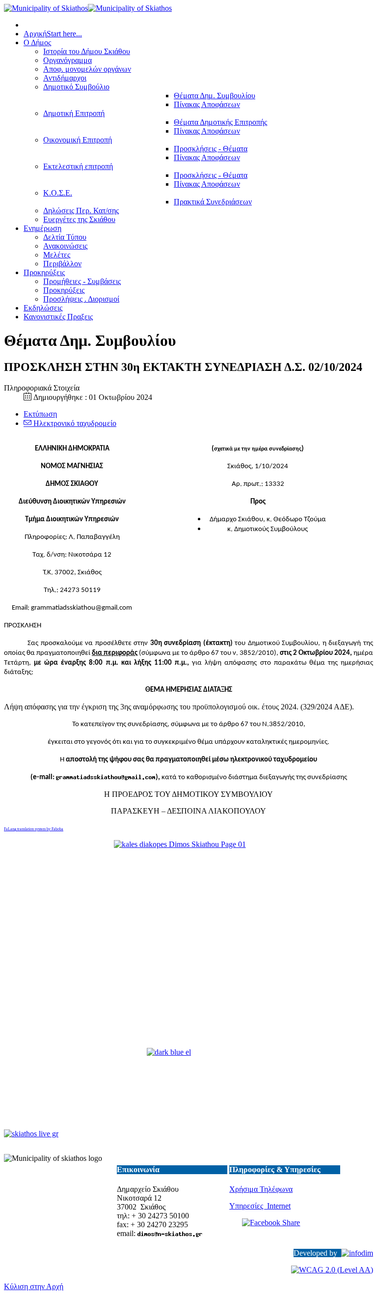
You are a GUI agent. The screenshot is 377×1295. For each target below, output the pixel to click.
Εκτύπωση (40, 414)
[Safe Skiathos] (188, 945)
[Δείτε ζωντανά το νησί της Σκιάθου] (31, 1133)
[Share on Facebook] (284, 1229)
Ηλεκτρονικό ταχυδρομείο (73, 423)
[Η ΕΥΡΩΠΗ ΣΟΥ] (188, 1089)
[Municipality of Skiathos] (88, 8)
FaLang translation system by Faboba (33, 829)
